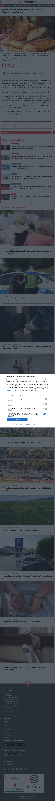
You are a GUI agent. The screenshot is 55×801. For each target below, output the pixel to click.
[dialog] (27, 400)
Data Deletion (19, 424)
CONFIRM (17, 419)
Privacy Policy (36, 424)
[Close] (52, 376)
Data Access (27, 424)
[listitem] (27, 396)
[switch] (45, 399)
